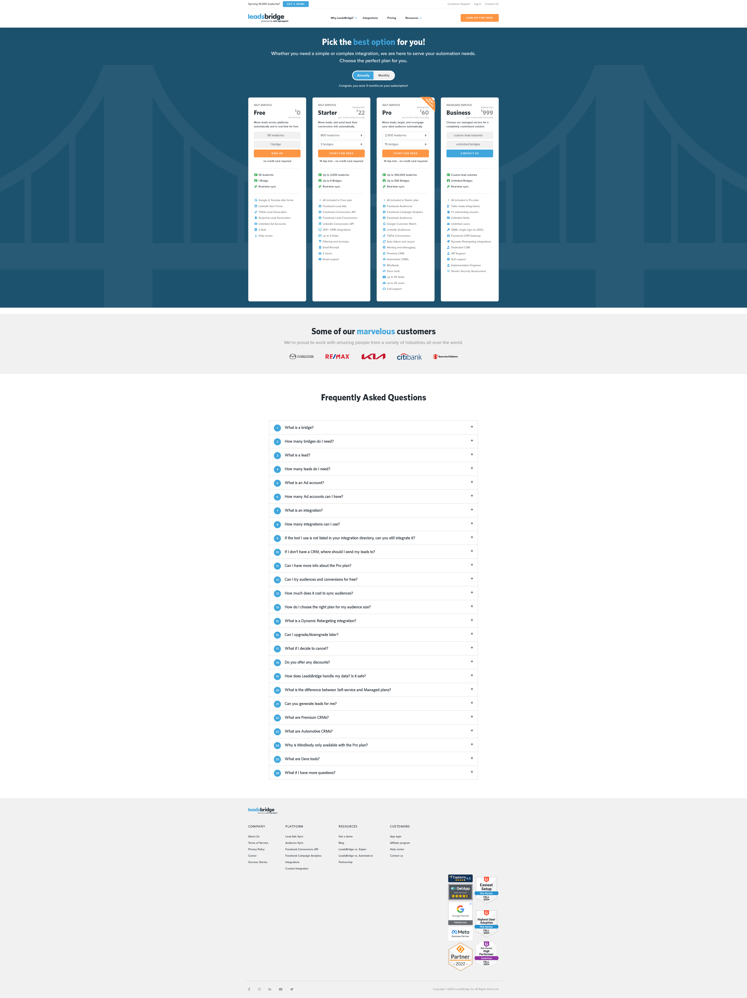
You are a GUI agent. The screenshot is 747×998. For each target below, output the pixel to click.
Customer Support (459, 4)
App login (396, 836)
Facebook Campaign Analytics (303, 856)
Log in (477, 4)
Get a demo (346, 836)
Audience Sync (294, 843)
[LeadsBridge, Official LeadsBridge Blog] (268, 17)
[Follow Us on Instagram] (259, 989)
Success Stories (257, 862)
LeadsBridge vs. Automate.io (356, 856)
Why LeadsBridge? (342, 18)
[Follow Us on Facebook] (249, 989)
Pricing (391, 18)
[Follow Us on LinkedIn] (269, 989)
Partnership (345, 862)
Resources (411, 18)
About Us (254, 836)
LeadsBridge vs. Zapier (352, 849)
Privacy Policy (256, 849)
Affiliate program (400, 843)
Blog (341, 843)
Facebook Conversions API (301, 849)
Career (252, 856)
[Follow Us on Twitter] (291, 989)
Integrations (370, 18)
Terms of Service (258, 843)
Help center (397, 849)
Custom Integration (296, 869)
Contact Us (492, 4)
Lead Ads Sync (294, 836)
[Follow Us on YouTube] (280, 989)
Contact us (396, 856)
